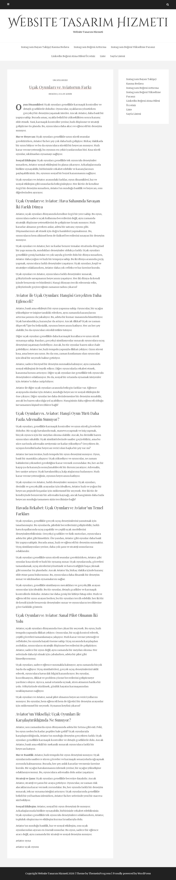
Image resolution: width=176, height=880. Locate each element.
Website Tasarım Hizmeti (88, 24)
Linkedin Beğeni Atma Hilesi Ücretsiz (73, 56)
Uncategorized (60, 80)
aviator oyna (23, 840)
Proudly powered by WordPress (132, 873)
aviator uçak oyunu (27, 846)
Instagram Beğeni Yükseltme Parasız (133, 47)
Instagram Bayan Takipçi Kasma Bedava (45, 47)
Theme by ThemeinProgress (93, 873)
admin (69, 94)
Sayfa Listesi (117, 56)
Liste (103, 56)
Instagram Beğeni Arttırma (90, 47)
